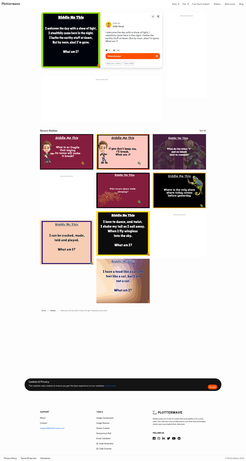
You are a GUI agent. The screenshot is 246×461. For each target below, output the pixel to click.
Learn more (110, 385)
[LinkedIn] (163, 438)
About (42, 418)
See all (203, 130)
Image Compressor (105, 418)
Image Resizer (103, 423)
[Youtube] (174, 438)
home (44, 310)
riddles (53, 310)
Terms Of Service (28, 458)
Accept (212, 387)
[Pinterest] (179, 438)
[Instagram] (158, 438)
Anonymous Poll (103, 433)
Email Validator (103, 438)
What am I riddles (114, 63)
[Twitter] (168, 438)
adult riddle (129, 63)
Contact (43, 423)
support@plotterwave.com (52, 428)
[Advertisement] (102, 101)
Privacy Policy (10, 458)
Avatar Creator (103, 428)
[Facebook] (154, 438)
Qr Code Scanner (104, 448)
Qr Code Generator (105, 443)
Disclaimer (45, 458)
